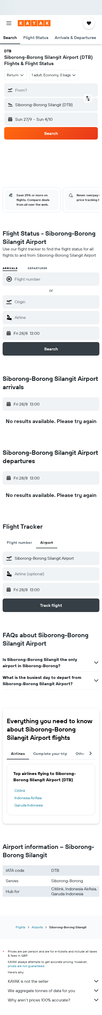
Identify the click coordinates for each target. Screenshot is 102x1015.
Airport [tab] (46, 542)
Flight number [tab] (19, 542)
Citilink (19, 790)
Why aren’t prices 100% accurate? (39, 1000)
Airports (37, 927)
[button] (9, 23)
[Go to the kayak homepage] (34, 23)
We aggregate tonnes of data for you (41, 990)
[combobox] (55, 301)
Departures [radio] (37, 268)
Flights (20, 927)
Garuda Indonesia (28, 805)
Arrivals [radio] (10, 268)
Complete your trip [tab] (50, 753)
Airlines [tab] (18, 753)
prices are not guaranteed (26, 966)
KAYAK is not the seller (28, 981)
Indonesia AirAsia (28, 798)
